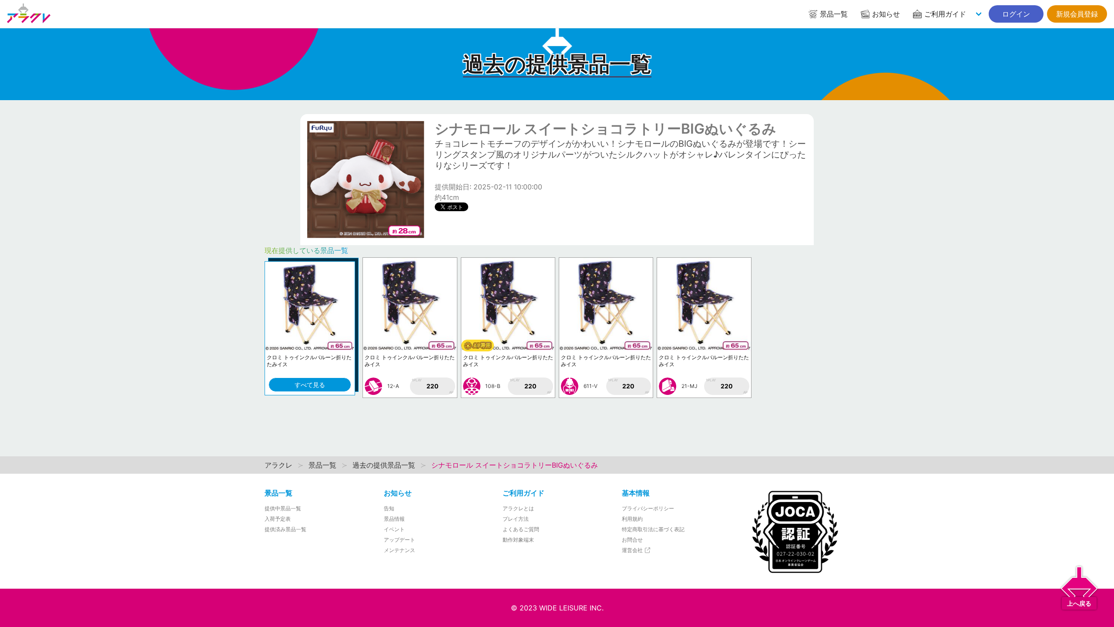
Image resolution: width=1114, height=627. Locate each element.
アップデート (399, 539)
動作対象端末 (518, 539)
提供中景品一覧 (283, 508)
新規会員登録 (1077, 14)
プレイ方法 (516, 519)
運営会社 (633, 550)
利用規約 (632, 519)
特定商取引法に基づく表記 (653, 529)
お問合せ (632, 539)
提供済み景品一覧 (285, 529)
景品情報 (394, 519)
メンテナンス (399, 550)
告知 (389, 508)
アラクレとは (518, 508)
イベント (394, 529)
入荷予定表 (278, 519)
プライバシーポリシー (648, 508)
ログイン (1016, 14)
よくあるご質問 (521, 529)
